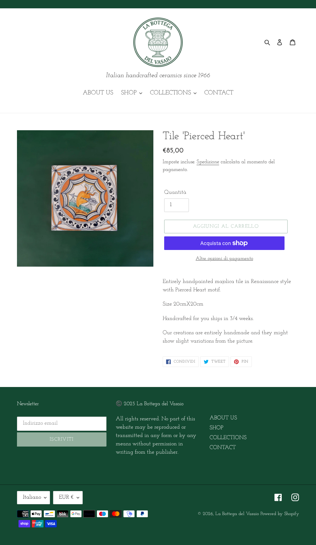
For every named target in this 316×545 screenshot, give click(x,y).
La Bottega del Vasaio (237, 514)
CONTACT (223, 448)
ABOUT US (223, 418)
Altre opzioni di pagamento (224, 258)
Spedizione (208, 161)
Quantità (175, 192)
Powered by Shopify (279, 514)
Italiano (32, 497)
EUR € (66, 497)
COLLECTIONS (228, 438)
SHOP (216, 428)
